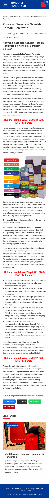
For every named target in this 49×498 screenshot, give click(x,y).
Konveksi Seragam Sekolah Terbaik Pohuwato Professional (23, 396)
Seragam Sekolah (12, 37)
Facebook (10, 402)
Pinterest (10, 407)
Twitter (23, 402)
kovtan (8, 34)
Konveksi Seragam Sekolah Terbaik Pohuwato (22, 26)
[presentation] (38, 417)
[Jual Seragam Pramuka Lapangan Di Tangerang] (24, 436)
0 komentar (41, 34)
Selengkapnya (11, 473)
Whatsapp (36, 402)
